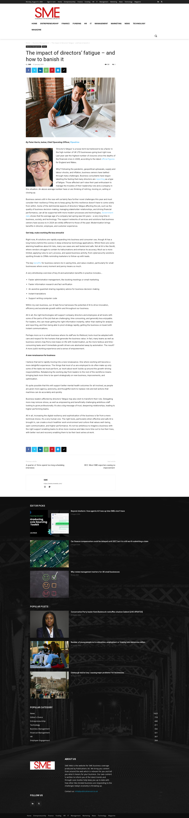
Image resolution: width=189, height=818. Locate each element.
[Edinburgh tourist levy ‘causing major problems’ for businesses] (49, 685)
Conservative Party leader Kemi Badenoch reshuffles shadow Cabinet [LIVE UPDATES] (107, 612)
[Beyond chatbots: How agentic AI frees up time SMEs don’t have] (49, 523)
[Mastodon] (50, 487)
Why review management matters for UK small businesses (95, 572)
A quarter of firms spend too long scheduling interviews (45, 466)
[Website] (46, 487)
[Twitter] (161, 1)
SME (29, 64)
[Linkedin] (158, 1)
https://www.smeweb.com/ (53, 483)
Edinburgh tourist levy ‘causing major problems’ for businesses (97, 673)
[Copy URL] (63, 70)
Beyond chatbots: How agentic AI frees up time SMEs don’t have (98, 511)
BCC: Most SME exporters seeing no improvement (99, 466)
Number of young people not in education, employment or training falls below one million (108, 642)
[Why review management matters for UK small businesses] (49, 584)
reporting (100, 179)
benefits (37, 263)
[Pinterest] (52, 70)
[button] (156, 36)
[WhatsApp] (46, 70)
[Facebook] (28, 70)
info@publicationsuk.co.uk (86, 791)
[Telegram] (58, 70)
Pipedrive (74, 142)
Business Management (41, 43)
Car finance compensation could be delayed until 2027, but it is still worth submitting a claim (109, 541)
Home (28, 43)
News (44, 46)
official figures (108, 159)
